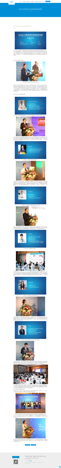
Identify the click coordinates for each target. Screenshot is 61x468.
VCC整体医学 (27, 456)
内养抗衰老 (38, 456)
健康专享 (41, 456)
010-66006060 (28, 459)
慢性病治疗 (30, 456)
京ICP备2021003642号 (40, 462)
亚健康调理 (34, 456)
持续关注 (44, 456)
